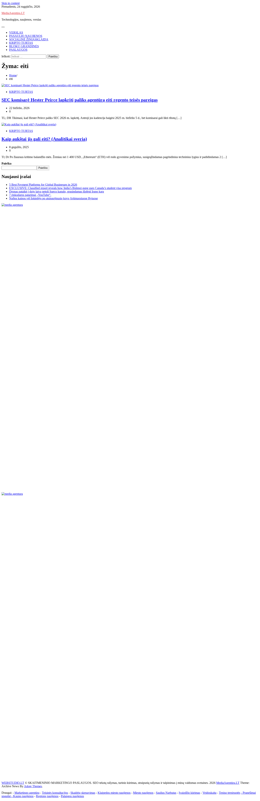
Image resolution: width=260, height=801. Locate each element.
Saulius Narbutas (166, 792)
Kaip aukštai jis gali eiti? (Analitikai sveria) (44, 138)
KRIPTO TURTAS (21, 42)
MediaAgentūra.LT (13, 13)
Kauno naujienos (23, 796)
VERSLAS (16, 32)
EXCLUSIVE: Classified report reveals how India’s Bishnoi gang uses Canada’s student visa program (70, 188)
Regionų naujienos (47, 796)
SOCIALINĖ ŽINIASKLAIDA (28, 39)
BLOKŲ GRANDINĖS (24, 46)
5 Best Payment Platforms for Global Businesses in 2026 (43, 184)
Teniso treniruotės (229, 792)
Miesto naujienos (143, 792)
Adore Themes (33, 786)
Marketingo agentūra (26, 792)
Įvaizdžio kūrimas (189, 792)
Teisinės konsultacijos (55, 792)
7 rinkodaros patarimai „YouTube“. (30, 195)
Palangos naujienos (72, 796)
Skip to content (11, 3)
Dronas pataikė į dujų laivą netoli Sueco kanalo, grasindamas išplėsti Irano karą (56, 191)
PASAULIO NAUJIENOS (25, 36)
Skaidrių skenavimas (82, 792)
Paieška (6, 163)
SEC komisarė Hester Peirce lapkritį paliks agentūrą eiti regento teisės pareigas (80, 99)
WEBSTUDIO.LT (13, 782)
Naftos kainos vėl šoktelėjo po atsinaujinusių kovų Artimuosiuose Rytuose (53, 198)
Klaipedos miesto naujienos (114, 792)
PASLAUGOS (18, 49)
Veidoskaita (209, 792)
